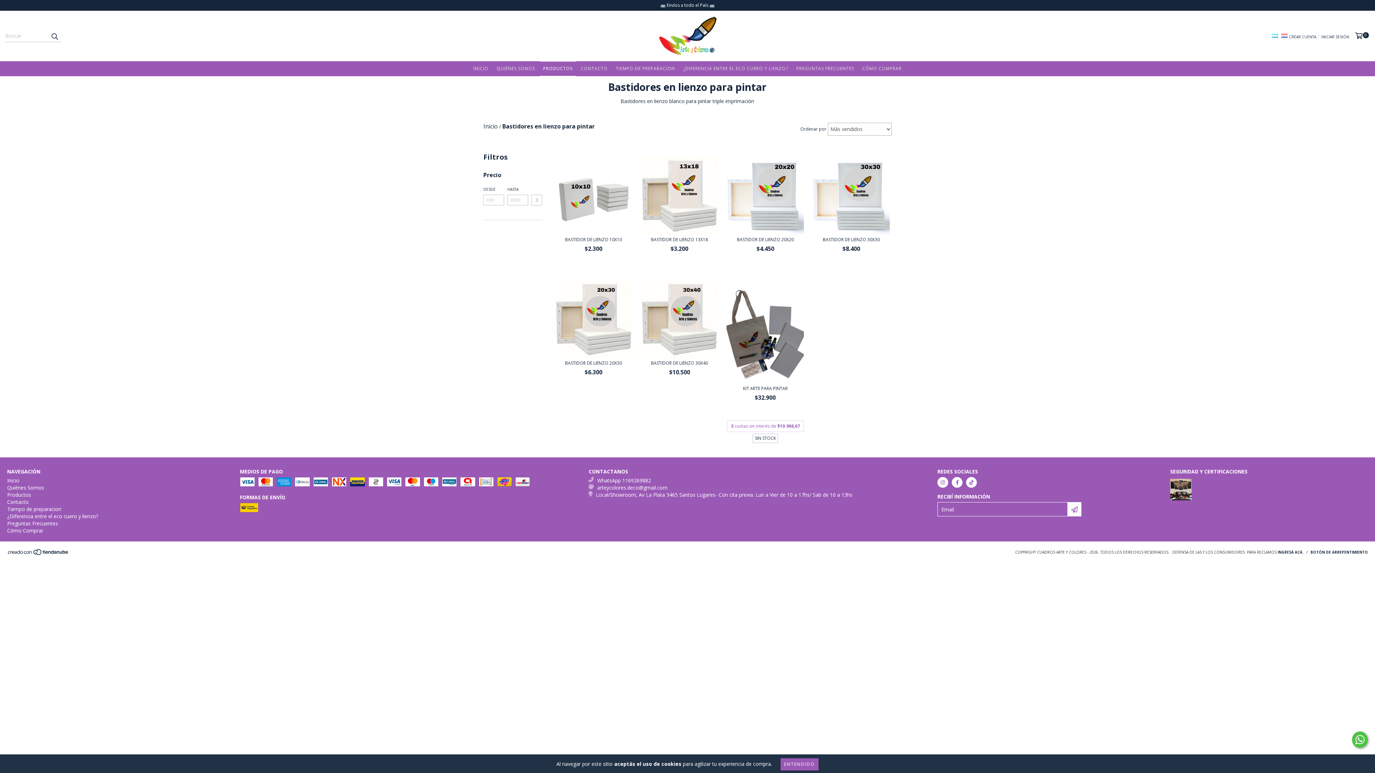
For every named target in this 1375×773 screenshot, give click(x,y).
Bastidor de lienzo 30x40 (679, 363)
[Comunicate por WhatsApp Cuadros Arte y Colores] (1360, 739)
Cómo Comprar (882, 68)
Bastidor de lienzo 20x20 (765, 240)
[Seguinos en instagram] (942, 482)
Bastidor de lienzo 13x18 (679, 240)
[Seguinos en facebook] (957, 482)
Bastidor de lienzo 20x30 (593, 363)
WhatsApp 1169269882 (624, 480)
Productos (558, 68)
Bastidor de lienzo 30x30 (851, 240)
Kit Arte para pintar (765, 388)
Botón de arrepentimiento (1339, 552)
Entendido (799, 764)
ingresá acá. (1290, 552)
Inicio (480, 68)
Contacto (594, 68)
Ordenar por (813, 129)
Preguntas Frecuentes (825, 68)
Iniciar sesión (1335, 36)
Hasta (512, 189)
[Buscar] (54, 35)
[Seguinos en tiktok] (971, 482)
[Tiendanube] (38, 554)
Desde (489, 189)
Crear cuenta (1302, 36)
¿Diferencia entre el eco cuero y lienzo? (735, 68)
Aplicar (536, 200)
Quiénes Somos (516, 68)
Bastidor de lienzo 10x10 (593, 240)
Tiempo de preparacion (645, 68)
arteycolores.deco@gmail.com (632, 487)
